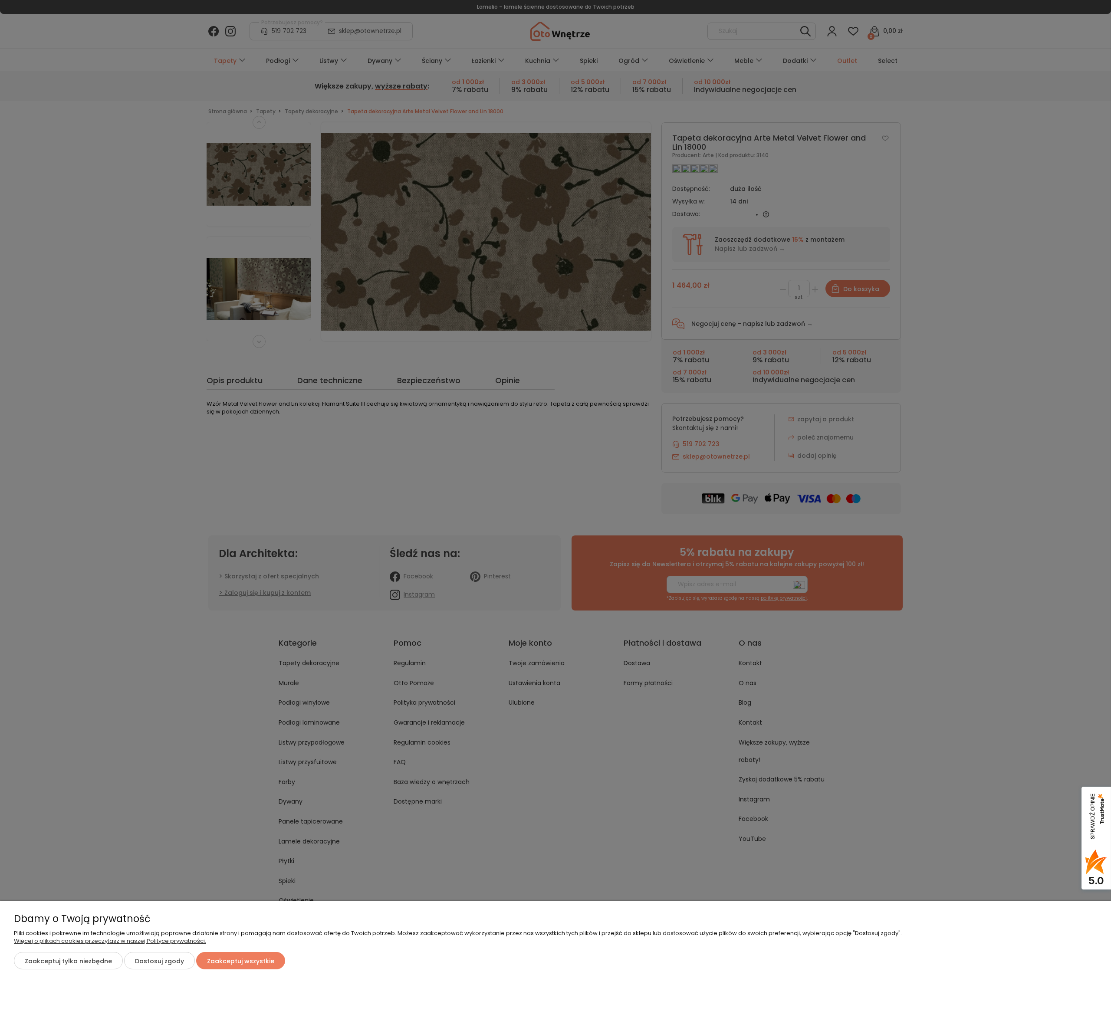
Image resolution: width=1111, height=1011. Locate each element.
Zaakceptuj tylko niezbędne (68, 961)
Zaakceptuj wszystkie (240, 961)
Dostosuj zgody (159, 961)
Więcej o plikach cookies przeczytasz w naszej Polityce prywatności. (110, 941)
